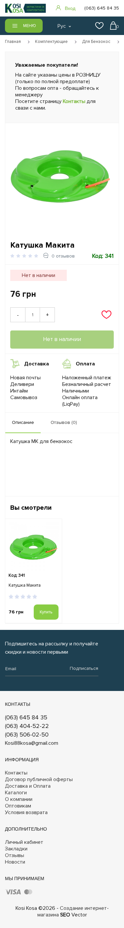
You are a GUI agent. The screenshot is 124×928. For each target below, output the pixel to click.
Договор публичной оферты (39, 779)
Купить (46, 612)
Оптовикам (18, 806)
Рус (62, 26)
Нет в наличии (62, 339)
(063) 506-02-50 (27, 734)
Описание (23, 422)
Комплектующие (51, 41)
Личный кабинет (24, 842)
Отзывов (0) (64, 422)
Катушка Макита (25, 585)
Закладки (16, 848)
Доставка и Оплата (28, 786)
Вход (70, 8)
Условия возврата (26, 812)
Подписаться (84, 668)
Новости (15, 862)
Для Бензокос (96, 41)
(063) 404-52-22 (27, 726)
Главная (13, 41)
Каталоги (16, 792)
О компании (18, 799)
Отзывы (14, 855)
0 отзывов (63, 256)
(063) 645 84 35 (26, 717)
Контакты (74, 101)
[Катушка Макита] (60, 176)
